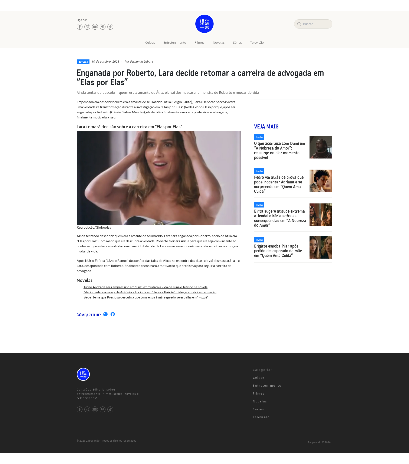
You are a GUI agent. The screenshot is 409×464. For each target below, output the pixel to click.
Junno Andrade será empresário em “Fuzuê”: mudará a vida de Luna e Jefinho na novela (145, 287)
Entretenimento (174, 42)
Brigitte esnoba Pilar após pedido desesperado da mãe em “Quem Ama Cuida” (278, 251)
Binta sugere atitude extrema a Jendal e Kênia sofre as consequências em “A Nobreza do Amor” (280, 218)
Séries (237, 42)
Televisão (257, 42)
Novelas (219, 42)
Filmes (199, 42)
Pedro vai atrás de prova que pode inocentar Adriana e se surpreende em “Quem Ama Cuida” (279, 184)
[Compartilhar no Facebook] (112, 315)
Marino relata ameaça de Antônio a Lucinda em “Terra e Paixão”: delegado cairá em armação (150, 292)
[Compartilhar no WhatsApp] (105, 315)
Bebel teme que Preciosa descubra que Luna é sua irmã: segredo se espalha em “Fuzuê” (146, 297)
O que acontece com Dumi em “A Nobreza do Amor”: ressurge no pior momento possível (279, 150)
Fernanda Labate (141, 61)
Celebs (150, 42)
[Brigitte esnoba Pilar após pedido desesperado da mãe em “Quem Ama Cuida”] (321, 247)
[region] (55, 430)
